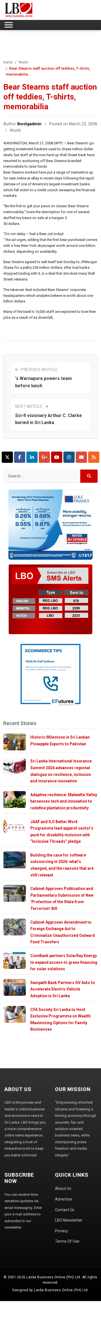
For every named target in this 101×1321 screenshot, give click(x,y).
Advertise (63, 1199)
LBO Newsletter (68, 1220)
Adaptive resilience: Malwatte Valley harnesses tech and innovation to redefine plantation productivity (63, 801)
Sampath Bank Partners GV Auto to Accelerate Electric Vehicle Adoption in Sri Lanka (62, 989)
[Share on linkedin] (32, 457)
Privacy (61, 1231)
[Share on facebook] (19, 457)
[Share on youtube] (56, 457)
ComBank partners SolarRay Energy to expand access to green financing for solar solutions (63, 962)
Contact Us (64, 1210)
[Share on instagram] (69, 457)
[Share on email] (81, 457)
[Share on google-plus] (44, 457)
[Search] (89, 476)
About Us (63, 1188)
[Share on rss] (93, 457)
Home (8, 62)
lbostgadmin (29, 124)
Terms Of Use (67, 1241)
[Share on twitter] (7, 457)
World (23, 62)
